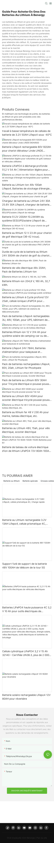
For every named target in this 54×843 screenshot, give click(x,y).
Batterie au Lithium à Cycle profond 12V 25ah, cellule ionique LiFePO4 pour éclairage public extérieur (25, 299)
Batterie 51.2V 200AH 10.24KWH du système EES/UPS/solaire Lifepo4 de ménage (23, 218)
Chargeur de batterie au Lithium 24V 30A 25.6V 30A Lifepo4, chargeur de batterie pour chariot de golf (26, 202)
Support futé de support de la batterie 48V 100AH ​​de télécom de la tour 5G (24, 565)
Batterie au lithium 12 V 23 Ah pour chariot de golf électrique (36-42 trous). (27, 234)
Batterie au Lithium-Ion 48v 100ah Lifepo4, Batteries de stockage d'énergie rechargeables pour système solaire (25, 186)
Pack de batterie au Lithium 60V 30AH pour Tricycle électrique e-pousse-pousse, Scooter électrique (26, 382)
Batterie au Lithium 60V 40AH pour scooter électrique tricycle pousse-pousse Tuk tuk (26, 398)
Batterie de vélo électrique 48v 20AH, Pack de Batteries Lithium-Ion (24, 269)
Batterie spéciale (30, 481)
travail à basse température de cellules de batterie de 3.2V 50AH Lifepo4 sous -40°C (27, 133)
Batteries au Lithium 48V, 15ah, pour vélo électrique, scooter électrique (26, 430)
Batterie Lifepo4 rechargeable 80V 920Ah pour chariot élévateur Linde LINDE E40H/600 (26, 149)
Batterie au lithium (11, 481)
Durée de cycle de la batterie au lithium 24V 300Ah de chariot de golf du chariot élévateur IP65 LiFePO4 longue (25, 253)
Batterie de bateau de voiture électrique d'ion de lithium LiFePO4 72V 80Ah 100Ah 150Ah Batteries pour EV (26, 449)
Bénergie (31, 838)
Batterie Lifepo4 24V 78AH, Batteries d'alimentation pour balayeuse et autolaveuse (24, 350)
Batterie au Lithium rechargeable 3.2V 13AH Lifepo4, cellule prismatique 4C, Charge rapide (24, 522)
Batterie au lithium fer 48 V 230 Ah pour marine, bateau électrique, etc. (25, 414)
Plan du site (42, 838)
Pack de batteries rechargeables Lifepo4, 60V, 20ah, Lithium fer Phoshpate (26, 366)
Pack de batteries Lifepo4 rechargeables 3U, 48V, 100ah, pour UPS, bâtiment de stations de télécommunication (25, 318)
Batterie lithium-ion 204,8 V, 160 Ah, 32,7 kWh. (26, 283)
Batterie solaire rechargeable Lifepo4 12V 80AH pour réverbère (26, 697)
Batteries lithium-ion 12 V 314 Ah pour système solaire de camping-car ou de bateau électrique (24, 334)
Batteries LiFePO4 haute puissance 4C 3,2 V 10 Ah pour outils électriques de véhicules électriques (27, 609)
